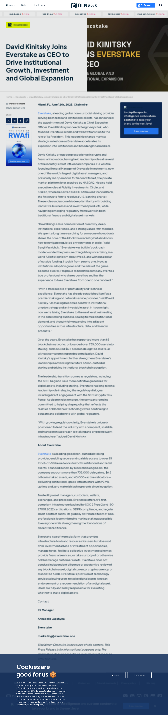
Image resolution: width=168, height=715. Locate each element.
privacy (23, 704)
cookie (34, 704)
